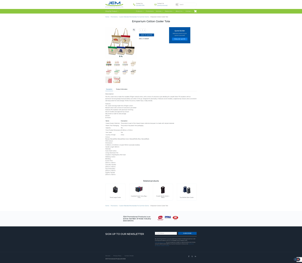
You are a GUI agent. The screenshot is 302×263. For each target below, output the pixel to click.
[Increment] (144, 30)
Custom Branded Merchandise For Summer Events (134, 17)
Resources (168, 11)
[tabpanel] (151, 134)
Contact (188, 11)
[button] (134, 29)
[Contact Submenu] (192, 11)
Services (158, 11)
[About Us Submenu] (183, 11)
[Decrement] (140, 30)
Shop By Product (111, 11)
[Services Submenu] (162, 11)
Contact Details (129, 255)
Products (139, 11)
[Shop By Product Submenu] (118, 11)
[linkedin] (195, 256)
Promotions (150, 11)
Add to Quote (146, 35)
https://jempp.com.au (160, 242)
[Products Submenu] (143, 11)
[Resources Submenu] (173, 11)
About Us (179, 11)
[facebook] (189, 256)
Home (107, 17)
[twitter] (192, 256)
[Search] (176, 4)
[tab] (109, 89)
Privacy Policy (117, 255)
